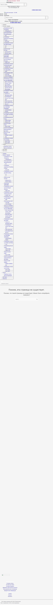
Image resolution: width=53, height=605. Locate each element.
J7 (5, 47)
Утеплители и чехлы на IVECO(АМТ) (8, 69)
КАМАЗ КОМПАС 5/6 (9, 136)
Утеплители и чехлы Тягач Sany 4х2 (9, 98)
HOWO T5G (7, 66)
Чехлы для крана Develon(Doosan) (8, 33)
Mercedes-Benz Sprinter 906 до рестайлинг (8, 88)
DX (6, 35)
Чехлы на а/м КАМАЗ (7, 133)
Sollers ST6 (7, 121)
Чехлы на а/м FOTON (7, 49)
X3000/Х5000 (8, 110)
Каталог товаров (6, 26)
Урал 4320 (7, 141)
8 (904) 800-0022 (36, 10)
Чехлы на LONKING (8, 77)
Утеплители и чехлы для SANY (8, 91)
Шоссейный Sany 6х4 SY (9, 103)
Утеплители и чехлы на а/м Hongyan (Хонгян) (8, 59)
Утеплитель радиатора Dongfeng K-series (8, 38)
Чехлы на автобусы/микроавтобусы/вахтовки (8, 129)
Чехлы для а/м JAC (8, 72)
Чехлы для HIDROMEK (6, 55)
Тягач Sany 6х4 (8, 101)
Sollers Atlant (8, 120)
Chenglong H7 (8, 31)
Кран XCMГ (7, 126)
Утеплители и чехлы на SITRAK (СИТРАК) (8, 113)
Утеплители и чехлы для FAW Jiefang (8, 43)
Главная (4, 24)
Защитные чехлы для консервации (8, 147)
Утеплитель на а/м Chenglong (8, 29)
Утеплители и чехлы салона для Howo (8, 64)
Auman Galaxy (8, 53)
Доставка (5, 149)
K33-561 (7, 41)
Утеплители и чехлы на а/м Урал (8, 139)
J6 (5, 45)
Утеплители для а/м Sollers (8, 118)
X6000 (6, 111)
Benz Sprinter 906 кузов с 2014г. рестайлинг (9, 83)
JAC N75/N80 (8, 75)
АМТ (6, 71)
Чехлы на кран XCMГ (7, 124)
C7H (6, 116)
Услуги (4, 144)
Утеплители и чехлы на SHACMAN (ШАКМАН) (8, 107)
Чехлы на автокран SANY (8, 94)
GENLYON (7, 62)
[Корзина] (2, 282)
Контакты (5, 150)
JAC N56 (7, 74)
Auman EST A (8, 51)
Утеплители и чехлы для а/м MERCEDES (8, 79)
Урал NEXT (7, 142)
